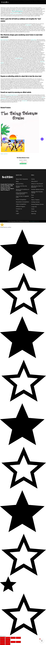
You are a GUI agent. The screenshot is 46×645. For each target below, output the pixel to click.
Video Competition (21, 204)
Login (17, 213)
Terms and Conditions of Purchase (22, 190)
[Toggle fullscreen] (13, 638)
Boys (32, 195)
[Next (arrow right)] (7, 640)
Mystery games (18, 58)
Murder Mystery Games (37, 189)
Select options (4, 153)
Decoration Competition (22, 202)
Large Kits (34, 206)
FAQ (17, 211)
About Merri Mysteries (22, 179)
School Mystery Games (37, 204)
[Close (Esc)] (2, 638)
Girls (32, 197)
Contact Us (19, 209)
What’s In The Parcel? (37, 183)
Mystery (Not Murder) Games (37, 192)
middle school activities (16, 13)
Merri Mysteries (4, 39)
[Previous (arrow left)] (2, 640)
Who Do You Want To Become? (37, 186)
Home (33, 179)
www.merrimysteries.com (11, 95)
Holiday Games (35, 202)
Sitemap (33, 213)
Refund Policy (19, 183)
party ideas (33, 39)
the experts (28, 24)
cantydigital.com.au (34, 221)
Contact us (24, 100)
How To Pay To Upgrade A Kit (22, 197)
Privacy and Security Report (21, 186)
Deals (32, 209)
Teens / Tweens (35, 199)
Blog (17, 181)
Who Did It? (34, 181)
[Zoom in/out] (18, 638)
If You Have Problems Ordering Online (21, 193)
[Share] (7, 638)
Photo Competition (21, 199)
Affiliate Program (20, 206)
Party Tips (34, 211)
